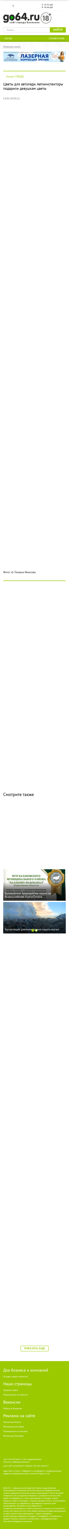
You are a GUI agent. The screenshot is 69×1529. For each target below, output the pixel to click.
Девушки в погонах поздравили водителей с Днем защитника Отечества (32, 1025)
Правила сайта (10, 1390)
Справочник (57, 38)
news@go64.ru (43, 1516)
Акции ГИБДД (15, 76)
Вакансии (11, 1402)
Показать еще (34, 1348)
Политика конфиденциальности (16, 1462)
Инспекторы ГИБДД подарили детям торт (28, 816)
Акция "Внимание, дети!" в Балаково (33, 1292)
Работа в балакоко (12, 1408)
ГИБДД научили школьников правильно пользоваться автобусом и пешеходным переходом (33, 1161)
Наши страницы (17, 1383)
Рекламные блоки (12, 1422)
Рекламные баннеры (13, 1435)
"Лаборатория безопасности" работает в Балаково (33, 954)
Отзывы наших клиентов (15, 1376)
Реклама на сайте (19, 1415)
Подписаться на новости (15, 1394)
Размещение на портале (15, 1431)
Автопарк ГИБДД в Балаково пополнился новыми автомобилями (30, 1090)
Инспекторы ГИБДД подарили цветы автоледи (33, 1224)
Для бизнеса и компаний (25, 1370)
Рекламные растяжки (13, 1426)
